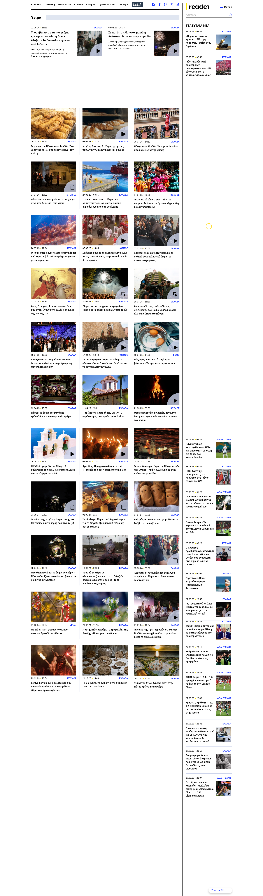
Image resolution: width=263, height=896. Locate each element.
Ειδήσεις (36, 4)
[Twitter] (171, 4)
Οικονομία (64, 4)
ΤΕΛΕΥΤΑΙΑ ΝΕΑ (197, 25)
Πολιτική (50, 4)
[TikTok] (177, 4)
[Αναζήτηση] (230, 15)
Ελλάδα (78, 4)
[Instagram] (165, 4)
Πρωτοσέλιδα (107, 4)
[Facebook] (159, 4)
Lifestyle (123, 4)
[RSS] (153, 4)
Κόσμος (90, 4)
